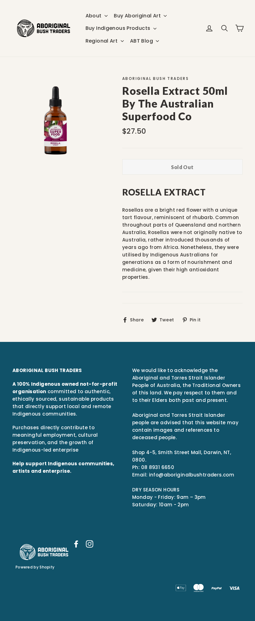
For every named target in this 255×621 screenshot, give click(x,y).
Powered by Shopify (35, 567)
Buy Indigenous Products (119, 28)
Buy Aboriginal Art (138, 15)
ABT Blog (142, 40)
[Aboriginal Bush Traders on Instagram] (89, 544)
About (94, 15)
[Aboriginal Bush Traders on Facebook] (76, 544)
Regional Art (102, 40)
